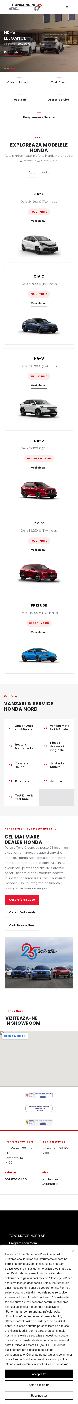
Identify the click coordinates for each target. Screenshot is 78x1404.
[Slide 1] (5, 68)
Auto (32, 172)
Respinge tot (39, 1395)
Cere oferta (11, 52)
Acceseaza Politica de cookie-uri (48, 1364)
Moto (45, 172)
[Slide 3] (12, 68)
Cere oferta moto (22, 912)
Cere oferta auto (22, 899)
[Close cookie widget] (73, 1250)
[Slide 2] (8, 68)
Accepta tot (39, 1374)
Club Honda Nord (22, 925)
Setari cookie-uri (39, 1385)
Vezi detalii (39, 220)
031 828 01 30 (16, 1179)
